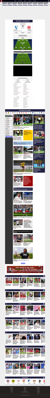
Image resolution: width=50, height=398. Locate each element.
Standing (22, 32)
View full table (9, 136)
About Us (12, 389)
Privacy (25, 390)
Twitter (38, 389)
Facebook (38, 390)
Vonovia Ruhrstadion (22, 24)
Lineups (16, 32)
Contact (12, 390)
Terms (25, 389)
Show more (23, 263)
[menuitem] (7, 1)
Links (38, 393)
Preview (29, 32)
